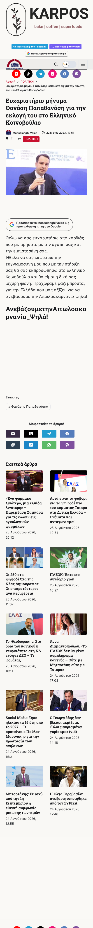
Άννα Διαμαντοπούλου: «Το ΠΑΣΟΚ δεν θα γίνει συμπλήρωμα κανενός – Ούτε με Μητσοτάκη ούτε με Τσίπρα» (68, 655)
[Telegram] (40, 74)
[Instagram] (52, 74)
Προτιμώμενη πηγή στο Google (48, 53)
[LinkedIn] (31, 445)
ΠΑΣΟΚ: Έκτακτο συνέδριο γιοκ (65, 577)
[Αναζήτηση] (56, 64)
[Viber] (76, 74)
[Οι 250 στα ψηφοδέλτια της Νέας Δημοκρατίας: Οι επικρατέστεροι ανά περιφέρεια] (24, 557)
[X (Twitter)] (31, 434)
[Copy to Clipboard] (13, 445)
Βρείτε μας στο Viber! (67, 46)
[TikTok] (28, 74)
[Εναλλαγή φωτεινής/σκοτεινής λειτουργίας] (69, 64)
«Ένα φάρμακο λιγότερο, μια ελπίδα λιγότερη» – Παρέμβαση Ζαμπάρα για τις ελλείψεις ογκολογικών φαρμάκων (24, 512)
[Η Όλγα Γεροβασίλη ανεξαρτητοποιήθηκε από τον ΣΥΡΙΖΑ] (68, 776)
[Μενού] (83, 64)
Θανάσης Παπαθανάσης (28, 406)
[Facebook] (64, 74)
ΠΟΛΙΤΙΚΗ (31, 139)
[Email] (13, 434)
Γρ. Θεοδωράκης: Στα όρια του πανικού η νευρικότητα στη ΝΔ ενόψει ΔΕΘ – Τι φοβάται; (23, 650)
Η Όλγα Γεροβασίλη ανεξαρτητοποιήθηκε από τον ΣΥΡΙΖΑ (68, 798)
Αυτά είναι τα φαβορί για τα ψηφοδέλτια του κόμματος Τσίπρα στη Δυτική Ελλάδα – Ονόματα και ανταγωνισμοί (68, 510)
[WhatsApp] (49, 445)
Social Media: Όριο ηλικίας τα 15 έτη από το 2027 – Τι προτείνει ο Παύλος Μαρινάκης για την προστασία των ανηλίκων (24, 731)
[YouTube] (16, 74)
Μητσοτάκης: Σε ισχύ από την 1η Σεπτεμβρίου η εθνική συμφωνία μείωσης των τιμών (24, 803)
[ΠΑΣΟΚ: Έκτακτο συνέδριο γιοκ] (68, 557)
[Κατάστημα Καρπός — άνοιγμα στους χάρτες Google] (46, 19)
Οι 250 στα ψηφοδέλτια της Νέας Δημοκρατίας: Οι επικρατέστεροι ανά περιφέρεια (23, 583)
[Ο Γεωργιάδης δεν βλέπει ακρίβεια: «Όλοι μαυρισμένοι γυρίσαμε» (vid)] (68, 700)
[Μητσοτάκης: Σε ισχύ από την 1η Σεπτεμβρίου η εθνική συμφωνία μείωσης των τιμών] (24, 776)
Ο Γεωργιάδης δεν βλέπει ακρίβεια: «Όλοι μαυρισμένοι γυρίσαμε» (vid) (66, 724)
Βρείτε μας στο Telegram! (31, 46)
